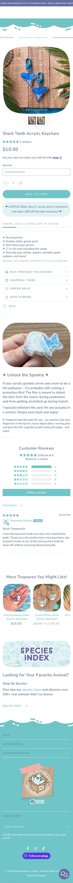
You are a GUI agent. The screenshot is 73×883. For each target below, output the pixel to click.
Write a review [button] (36, 492)
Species (7, 165)
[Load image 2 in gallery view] (41, 121)
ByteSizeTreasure (22, 871)
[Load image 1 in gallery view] (32, 121)
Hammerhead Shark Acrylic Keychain (16, 617)
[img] (11, 515)
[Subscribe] (68, 827)
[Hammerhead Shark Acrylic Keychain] (17, 597)
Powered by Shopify (36, 875)
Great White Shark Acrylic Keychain (47, 617)
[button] (11, 142)
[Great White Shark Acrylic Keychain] (47, 597)
